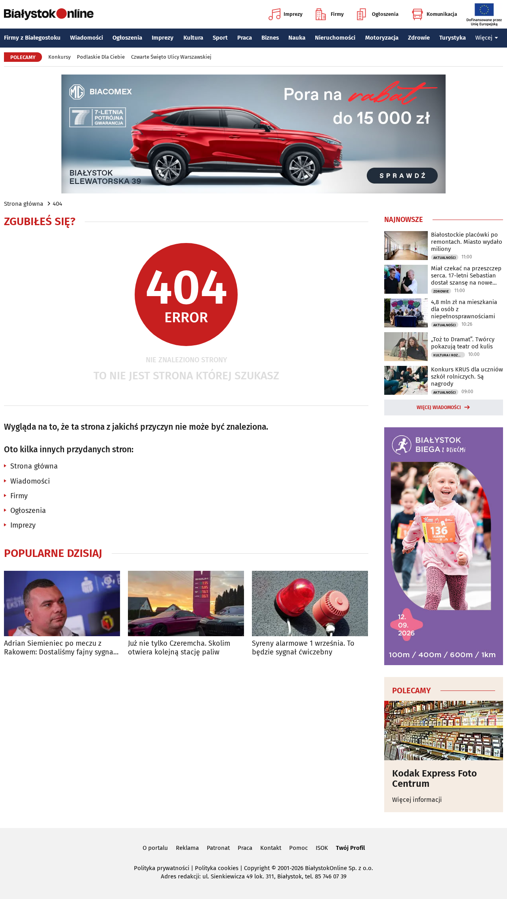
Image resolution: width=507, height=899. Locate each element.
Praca (244, 37)
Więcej (483, 37)
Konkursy (59, 56)
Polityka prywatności (161, 868)
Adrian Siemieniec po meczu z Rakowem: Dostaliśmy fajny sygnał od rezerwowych (60, 647)
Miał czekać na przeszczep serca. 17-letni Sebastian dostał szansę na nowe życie (466, 275)
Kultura (193, 37)
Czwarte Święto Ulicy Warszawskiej (171, 56)
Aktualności (444, 258)
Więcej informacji (417, 799)
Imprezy (293, 14)
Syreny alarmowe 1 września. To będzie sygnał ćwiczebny (303, 647)
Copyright (257, 868)
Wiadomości (86, 37)
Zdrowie (419, 37)
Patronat (218, 847)
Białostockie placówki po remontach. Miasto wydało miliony (466, 241)
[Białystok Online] (48, 14)
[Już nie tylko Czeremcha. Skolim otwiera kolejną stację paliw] (186, 603)
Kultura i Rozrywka (449, 355)
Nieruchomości (335, 37)
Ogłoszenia (385, 14)
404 (57, 203)
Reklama (187, 847)
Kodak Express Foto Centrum (434, 778)
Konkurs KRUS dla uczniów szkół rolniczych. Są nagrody (467, 376)
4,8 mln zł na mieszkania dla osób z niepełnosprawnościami (464, 309)
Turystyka (452, 37)
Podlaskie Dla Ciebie (101, 56)
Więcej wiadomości (439, 407)
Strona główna (23, 203)
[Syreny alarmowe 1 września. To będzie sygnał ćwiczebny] (310, 603)
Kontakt (270, 847)
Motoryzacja (381, 37)
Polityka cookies (216, 868)
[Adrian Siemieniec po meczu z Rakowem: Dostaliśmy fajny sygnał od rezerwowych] (62, 603)
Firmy (337, 14)
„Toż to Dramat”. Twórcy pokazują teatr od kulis (462, 343)
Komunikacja (442, 14)
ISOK (322, 847)
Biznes (270, 37)
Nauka (296, 37)
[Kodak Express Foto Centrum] (443, 730)
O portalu (155, 847)
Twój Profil (350, 847)
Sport (220, 37)
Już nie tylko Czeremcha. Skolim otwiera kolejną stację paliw (179, 647)
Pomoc (298, 847)
